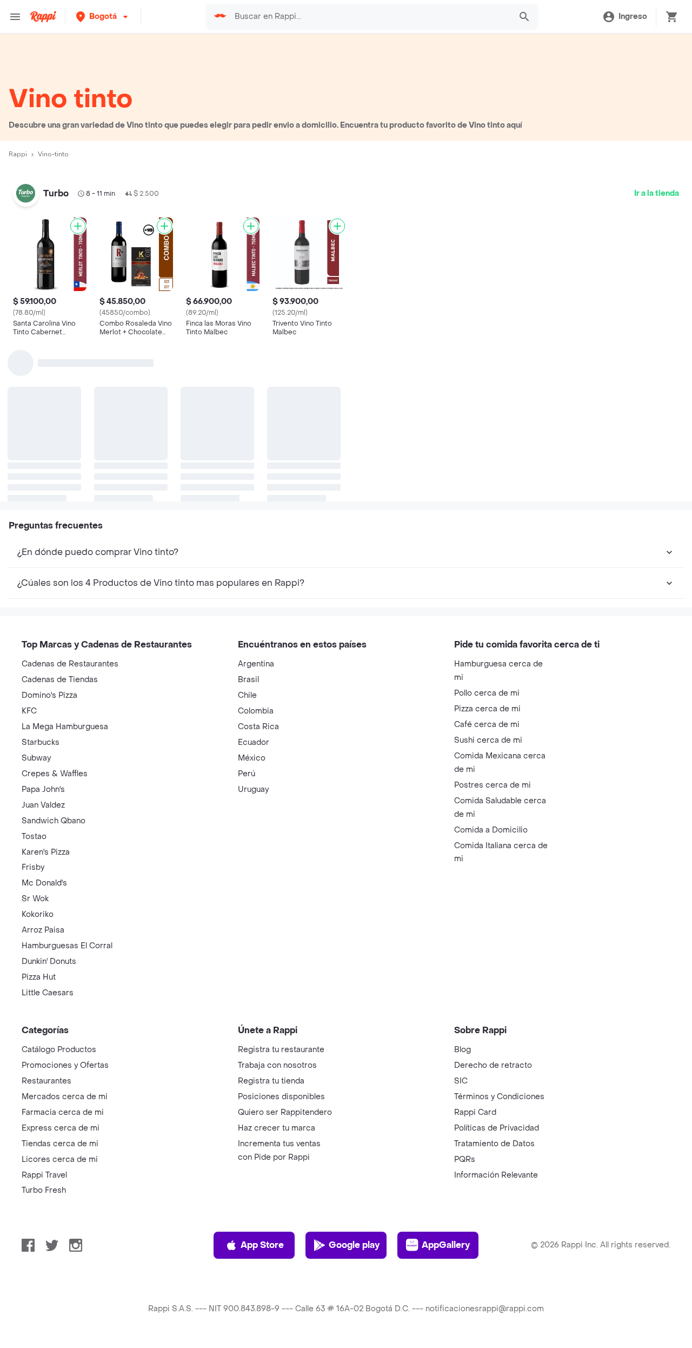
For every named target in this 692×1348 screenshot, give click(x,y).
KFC (29, 711)
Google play (354, 1245)
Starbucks (40, 742)
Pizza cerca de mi (487, 709)
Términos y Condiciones (499, 1097)
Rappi (18, 154)
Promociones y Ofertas (65, 1065)
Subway (36, 758)
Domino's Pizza (49, 695)
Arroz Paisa (43, 930)
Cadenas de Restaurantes (70, 664)
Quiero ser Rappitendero (285, 1112)
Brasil (248, 680)
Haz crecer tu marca (276, 1128)
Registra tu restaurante (281, 1050)
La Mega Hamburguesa (65, 727)
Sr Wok (35, 899)
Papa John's (43, 789)
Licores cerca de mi (60, 1159)
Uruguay (253, 789)
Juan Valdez (43, 805)
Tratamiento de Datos (494, 1144)
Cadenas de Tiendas (60, 680)
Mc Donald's (44, 883)
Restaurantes (46, 1081)
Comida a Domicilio (491, 830)
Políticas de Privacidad (496, 1128)
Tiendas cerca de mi (60, 1144)
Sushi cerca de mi (488, 740)
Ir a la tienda (656, 193)
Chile (247, 695)
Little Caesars (48, 993)
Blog (462, 1050)
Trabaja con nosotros (277, 1065)
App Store (262, 1245)
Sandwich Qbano (53, 821)
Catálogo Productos (59, 1050)
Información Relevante (496, 1175)
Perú (246, 774)
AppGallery (446, 1245)
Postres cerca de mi (492, 785)
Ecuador (253, 742)
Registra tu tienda (271, 1081)
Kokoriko (38, 914)
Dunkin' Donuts (49, 961)
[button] (103, 16)
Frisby (33, 867)
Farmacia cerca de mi (63, 1112)
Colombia (256, 711)
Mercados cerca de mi (65, 1097)
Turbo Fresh (44, 1190)
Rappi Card (475, 1112)
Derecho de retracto (493, 1065)
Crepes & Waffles (55, 774)
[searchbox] (369, 17)
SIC (461, 1081)
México (251, 758)
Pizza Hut (39, 977)
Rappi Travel (44, 1175)
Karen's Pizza (46, 852)
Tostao (34, 836)
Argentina (256, 664)
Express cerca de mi (60, 1128)
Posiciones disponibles (281, 1097)
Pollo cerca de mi (487, 693)
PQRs (464, 1159)
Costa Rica (258, 727)
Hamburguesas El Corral (67, 946)
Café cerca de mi (487, 724)
